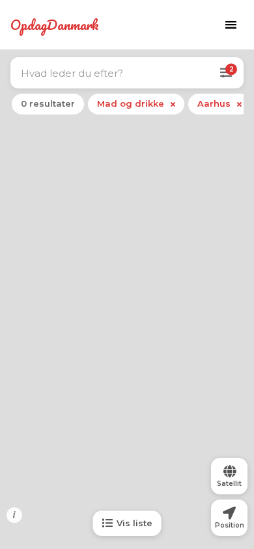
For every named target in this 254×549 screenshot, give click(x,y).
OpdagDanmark (54, 24)
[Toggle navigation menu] (231, 25)
